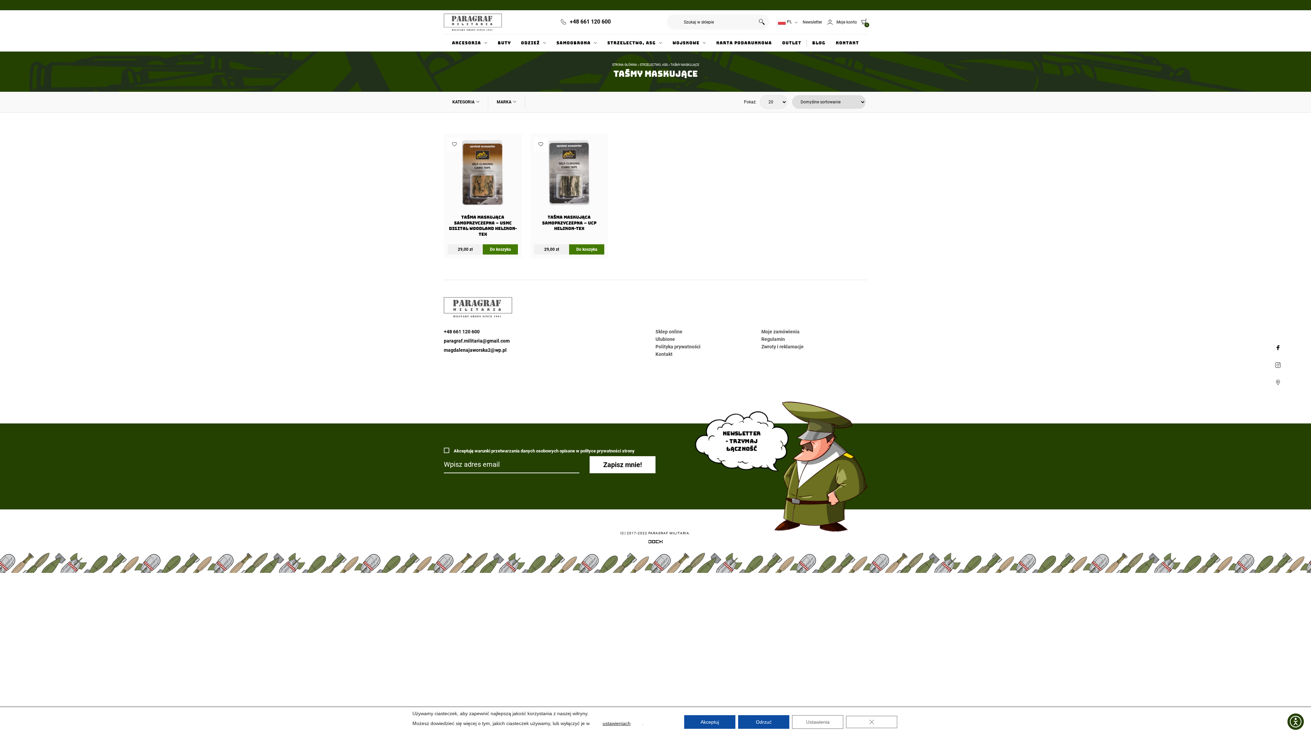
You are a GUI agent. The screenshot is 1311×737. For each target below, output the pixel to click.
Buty (504, 43)
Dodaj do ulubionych (454, 144)
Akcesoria (466, 43)
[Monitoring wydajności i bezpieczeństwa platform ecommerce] (655, 543)
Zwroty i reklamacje (782, 346)
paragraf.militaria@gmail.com (477, 341)
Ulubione (665, 339)
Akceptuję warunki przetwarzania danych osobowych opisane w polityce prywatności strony (544, 450)
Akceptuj (710, 722)
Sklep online (669, 331)
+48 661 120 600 (590, 21)
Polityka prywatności (678, 346)
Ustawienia (818, 722)
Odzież (530, 43)
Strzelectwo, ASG (631, 43)
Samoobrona (573, 43)
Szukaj (761, 22)
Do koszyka (500, 249)
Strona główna (624, 65)
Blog (819, 43)
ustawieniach (617, 723)
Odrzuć (764, 722)
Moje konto (846, 22)
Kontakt (847, 43)
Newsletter (812, 22)
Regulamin (773, 339)
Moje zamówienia (780, 331)
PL (789, 21)
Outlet (791, 43)
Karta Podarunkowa (744, 43)
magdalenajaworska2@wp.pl (475, 350)
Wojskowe (686, 43)
